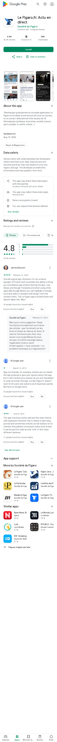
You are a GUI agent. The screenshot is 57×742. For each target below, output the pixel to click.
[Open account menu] (52, 4)
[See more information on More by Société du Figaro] (51, 465)
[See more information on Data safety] (51, 152)
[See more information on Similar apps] (51, 506)
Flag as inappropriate (17, 547)
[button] (30, 40)
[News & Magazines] (15, 145)
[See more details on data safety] (13, 211)
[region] (28, 38)
